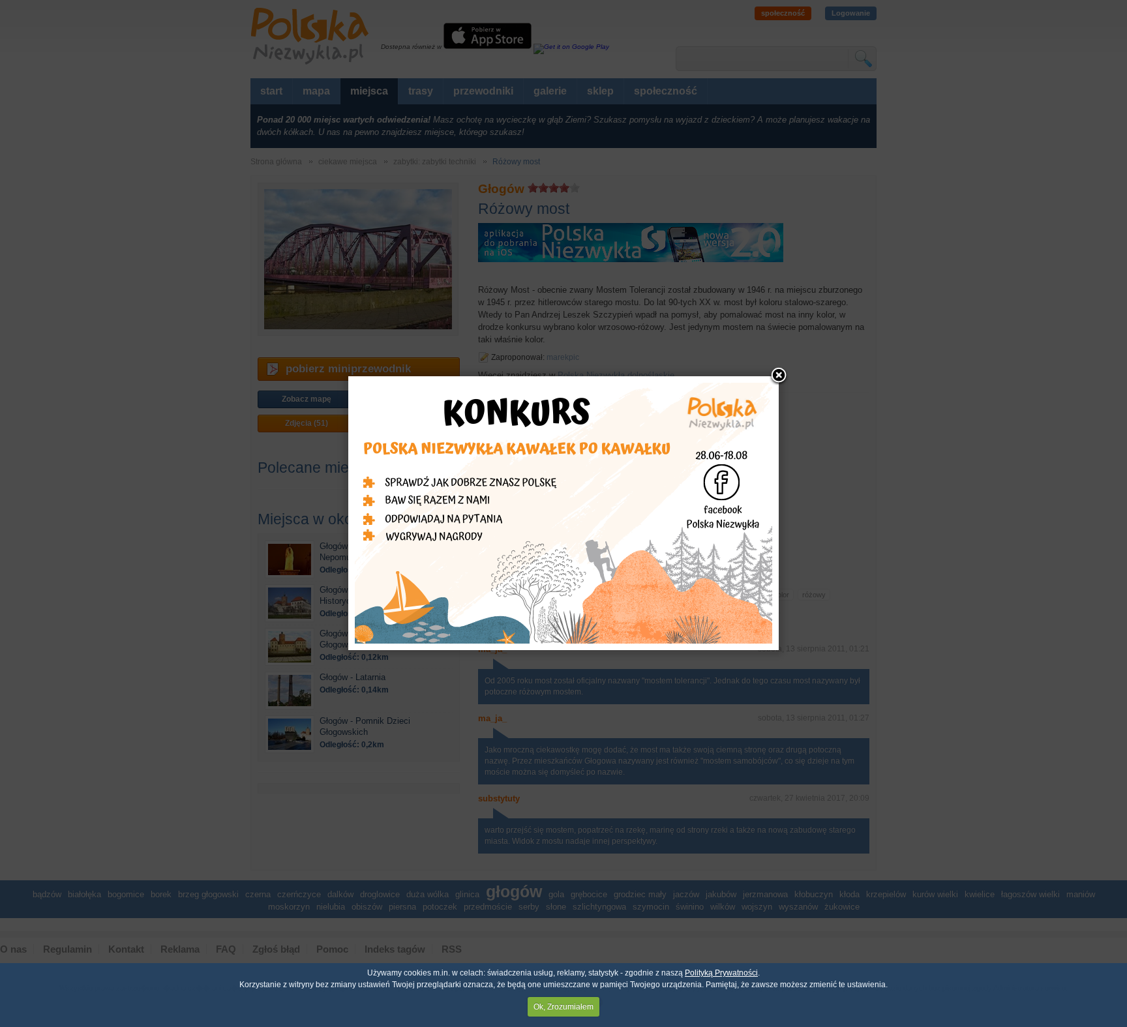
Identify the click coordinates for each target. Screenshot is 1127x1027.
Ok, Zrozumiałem (563, 1006)
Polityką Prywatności (721, 972)
